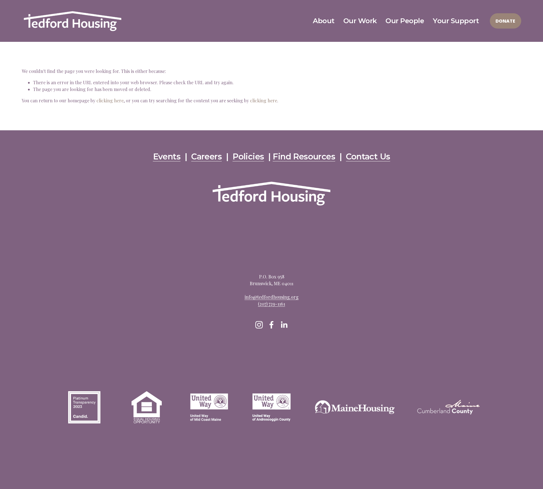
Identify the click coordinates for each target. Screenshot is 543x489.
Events (167, 156)
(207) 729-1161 (271, 304)
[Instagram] (259, 325)
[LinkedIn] (284, 325)
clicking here (110, 100)
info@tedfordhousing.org (272, 297)
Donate (505, 21)
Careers (206, 156)
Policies (248, 156)
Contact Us (368, 156)
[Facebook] (271, 325)
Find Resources (304, 156)
